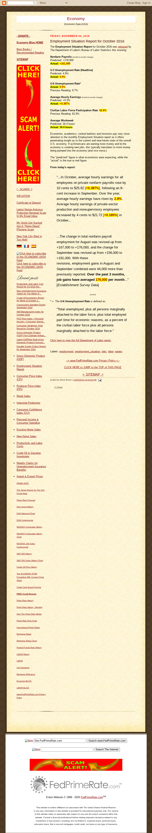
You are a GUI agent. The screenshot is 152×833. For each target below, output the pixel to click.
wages (118, 351)
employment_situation (87, 351)
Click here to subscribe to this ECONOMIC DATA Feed (31, 267)
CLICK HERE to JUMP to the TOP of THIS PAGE (93, 367)
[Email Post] (99, 380)
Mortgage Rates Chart (27, 641)
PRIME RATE (23, 483)
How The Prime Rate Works (29, 614)
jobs (104, 351)
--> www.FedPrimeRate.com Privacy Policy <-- (93, 360)
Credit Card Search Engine (29, 587)
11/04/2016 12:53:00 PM (84, 380)
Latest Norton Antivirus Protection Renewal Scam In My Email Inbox (31, 213)
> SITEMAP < (93, 374)
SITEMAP (22, 59)
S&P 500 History (24, 554)
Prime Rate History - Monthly (29, 607)
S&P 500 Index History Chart (30, 560)
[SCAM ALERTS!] (28, 182)
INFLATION (23, 196)
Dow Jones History (25, 507)
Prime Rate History (25, 600)
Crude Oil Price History (27, 567)
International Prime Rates (28, 627)
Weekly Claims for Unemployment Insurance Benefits (31, 466)
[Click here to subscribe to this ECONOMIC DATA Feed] (31, 260)
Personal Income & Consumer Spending (28, 421)
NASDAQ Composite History (29, 527)
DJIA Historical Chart (26, 513)
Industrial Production (28, 402)
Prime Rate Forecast (26, 500)
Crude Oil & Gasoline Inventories (29, 454)
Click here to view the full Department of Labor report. (80, 340)
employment (66, 351)
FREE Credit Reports (26, 594)
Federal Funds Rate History (29, 647)
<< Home (58, 387)
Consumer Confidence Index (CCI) (29, 411)
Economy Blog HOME (30, 42)
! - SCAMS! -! (24, 189)
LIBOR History (23, 654)
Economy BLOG (24, 681)
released (123, 46)
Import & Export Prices (30, 476)
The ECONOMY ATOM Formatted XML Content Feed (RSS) (30, 577)
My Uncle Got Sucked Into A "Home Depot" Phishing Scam (29, 226)
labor (110, 351)
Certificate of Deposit (29, 202)
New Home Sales (26, 436)
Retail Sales (23, 396)
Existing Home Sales (29, 429)
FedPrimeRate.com (92, 797)
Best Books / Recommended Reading (30, 51)
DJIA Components (25, 520)
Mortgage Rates (24, 634)
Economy (76, 18)
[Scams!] (76, 769)
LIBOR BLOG (23, 688)
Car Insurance (23, 667)
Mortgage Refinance (26, 674)
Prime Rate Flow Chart (27, 621)
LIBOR (20, 661)
